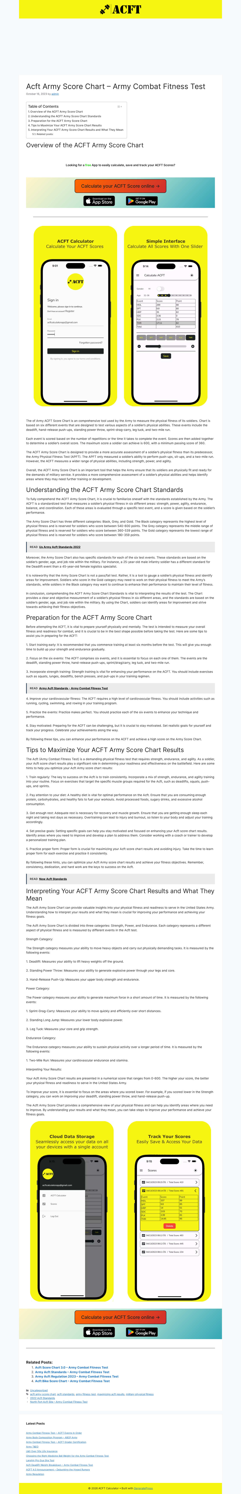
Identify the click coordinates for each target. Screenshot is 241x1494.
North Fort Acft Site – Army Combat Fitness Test (59, 1401)
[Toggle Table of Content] (119, 106)
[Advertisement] (120, 45)
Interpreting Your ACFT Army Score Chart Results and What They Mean (77, 129)
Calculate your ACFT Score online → (120, 186)
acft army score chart (43, 1394)
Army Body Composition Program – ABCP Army (51, 1437)
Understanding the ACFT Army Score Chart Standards (66, 116)
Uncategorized (39, 1390)
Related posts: (45, 134)
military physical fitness (140, 1394)
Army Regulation (35, 1474)
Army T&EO (32, 1446)
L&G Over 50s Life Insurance (42, 1451)
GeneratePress (143, 1488)
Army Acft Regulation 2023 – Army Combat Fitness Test (77, 1376)
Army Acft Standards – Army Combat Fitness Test (72, 1372)
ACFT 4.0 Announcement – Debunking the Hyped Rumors (58, 1469)
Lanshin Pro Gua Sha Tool (40, 1460)
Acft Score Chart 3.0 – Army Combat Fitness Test (71, 1367)
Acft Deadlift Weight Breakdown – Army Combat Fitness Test (59, 1465)
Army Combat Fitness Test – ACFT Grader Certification (56, 1442)
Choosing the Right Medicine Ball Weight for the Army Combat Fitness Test (67, 1455)
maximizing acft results (111, 1394)
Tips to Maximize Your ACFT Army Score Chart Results (66, 125)
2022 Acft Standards (42, 1398)
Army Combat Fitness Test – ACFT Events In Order (54, 1432)
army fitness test (86, 1394)
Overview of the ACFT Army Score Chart (56, 111)
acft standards (65, 1394)
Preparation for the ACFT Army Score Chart (59, 120)
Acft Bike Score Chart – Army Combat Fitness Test (72, 1381)
